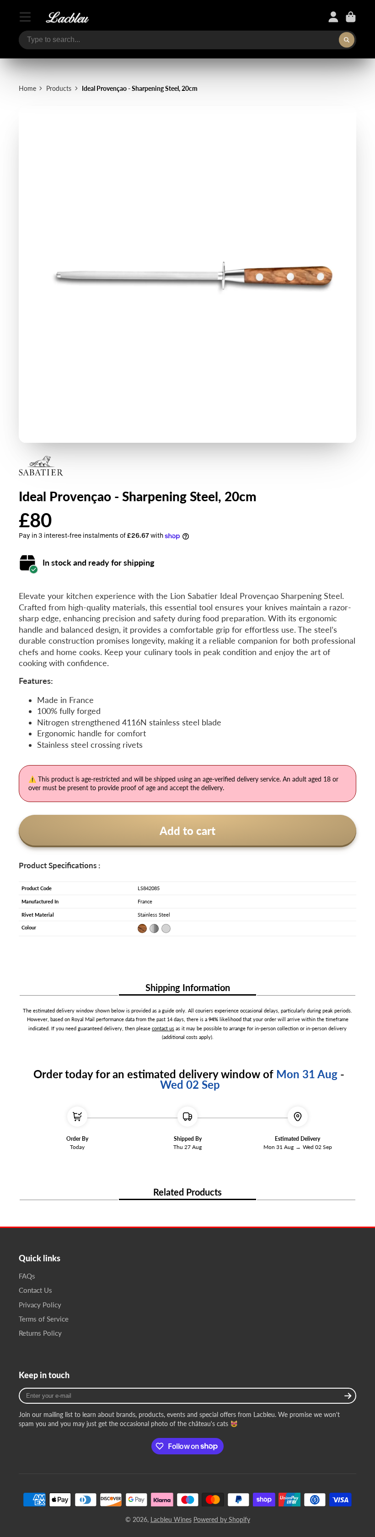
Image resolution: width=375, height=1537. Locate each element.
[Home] (67, 17)
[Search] (346, 40)
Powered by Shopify (221, 1519)
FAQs (27, 1276)
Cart (350, 16)
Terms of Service (44, 1319)
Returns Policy (40, 1333)
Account (333, 16)
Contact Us (35, 1290)
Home (27, 88)
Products (58, 88)
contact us (163, 1028)
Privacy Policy (40, 1305)
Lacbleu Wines (171, 1519)
